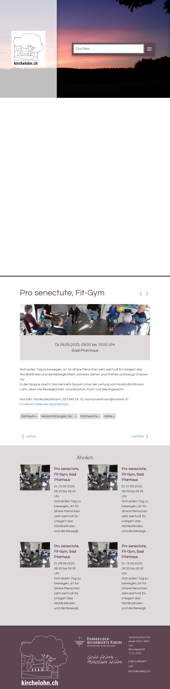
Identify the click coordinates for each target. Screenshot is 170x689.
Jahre (108, 416)
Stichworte (88, 416)
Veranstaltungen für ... (57, 416)
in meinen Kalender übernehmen (44, 404)
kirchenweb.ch (140, 671)
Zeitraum (28, 416)
